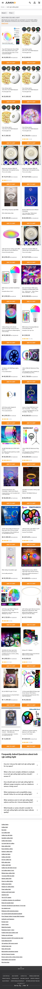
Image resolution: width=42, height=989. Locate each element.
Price (10, 13)
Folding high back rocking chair (10, 932)
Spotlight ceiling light (7, 838)
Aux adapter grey (6, 908)
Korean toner (5, 922)
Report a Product (35, 978)
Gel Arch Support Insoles (8, 954)
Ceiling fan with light (7, 835)
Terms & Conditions (34, 975)
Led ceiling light (6, 832)
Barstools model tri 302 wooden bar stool (12, 938)
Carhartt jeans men (6, 946)
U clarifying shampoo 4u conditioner (11, 900)
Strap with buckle (6, 949)
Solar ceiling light (6, 846)
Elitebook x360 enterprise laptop (10, 911)
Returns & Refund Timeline (33, 980)
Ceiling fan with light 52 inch (9, 867)
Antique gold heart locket (8, 892)
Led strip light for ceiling (8, 843)
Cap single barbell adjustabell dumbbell (12, 913)
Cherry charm (5, 924)
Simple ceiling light (6, 878)
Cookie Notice (15, 978)
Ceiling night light (6, 865)
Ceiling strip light (6, 857)
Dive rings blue (5, 962)
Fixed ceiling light (6, 889)
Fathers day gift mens (7, 935)
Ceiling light (5, 827)
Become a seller (25, 978)
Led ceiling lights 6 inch (8, 870)
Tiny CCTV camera (6, 897)
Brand (3, 13)
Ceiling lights (5, 824)
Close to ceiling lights (7, 881)
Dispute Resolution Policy (17, 980)
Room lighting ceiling (7, 849)
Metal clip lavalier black (8, 903)
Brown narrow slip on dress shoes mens (12, 957)
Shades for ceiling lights (8, 886)
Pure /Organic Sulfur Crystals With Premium (13, 916)
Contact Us (24, 975)
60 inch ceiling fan (6, 859)
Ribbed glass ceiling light (8, 873)
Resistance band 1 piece (8, 930)
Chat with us (6, 975)
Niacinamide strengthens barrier (10, 951)
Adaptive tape (5, 894)
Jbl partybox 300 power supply (10, 943)
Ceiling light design (7, 840)
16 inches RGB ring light (8, 876)
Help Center (15, 975)
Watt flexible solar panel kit (9, 959)
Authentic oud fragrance (8, 919)
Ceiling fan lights (6, 854)
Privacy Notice (6, 978)
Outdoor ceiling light (7, 851)
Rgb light (4, 830)
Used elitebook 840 (7, 940)
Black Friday (5, 980)
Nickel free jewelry (6, 927)
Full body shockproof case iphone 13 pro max (13, 905)
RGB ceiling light (6, 862)
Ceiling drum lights (6, 884)
